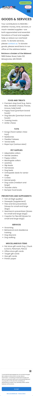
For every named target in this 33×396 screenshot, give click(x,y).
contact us (13, 43)
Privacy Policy (22, 393)
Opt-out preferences (12, 393)
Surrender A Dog (25, 3)
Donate (28, 7)
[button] (30, 371)
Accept (16, 389)
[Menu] (29, 11)
